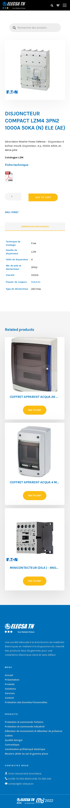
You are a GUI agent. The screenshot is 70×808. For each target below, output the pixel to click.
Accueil (9, 675)
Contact (9, 697)
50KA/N (35, 281)
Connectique (12, 744)
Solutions (10, 688)
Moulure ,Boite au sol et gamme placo (26, 753)
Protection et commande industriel (24, 726)
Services (10, 693)
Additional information (35, 226)
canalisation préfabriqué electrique (25, 749)
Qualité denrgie (13, 740)
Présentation (12, 679)
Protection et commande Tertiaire (24, 722)
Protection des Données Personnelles (26, 702)
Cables (9, 735)
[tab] (35, 226)
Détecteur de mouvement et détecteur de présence (33, 731)
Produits (9, 684)
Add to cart (43, 197)
